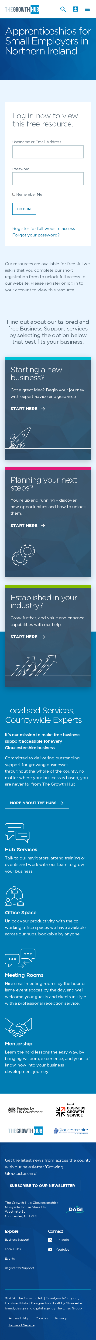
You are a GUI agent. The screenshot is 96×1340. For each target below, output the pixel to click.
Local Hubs (13, 1249)
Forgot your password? (36, 235)
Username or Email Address (36, 142)
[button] (87, 9)
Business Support (17, 1239)
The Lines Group (69, 1308)
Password (21, 169)
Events (10, 1258)
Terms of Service (21, 1325)
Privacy (61, 1318)
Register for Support (19, 1268)
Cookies (41, 1318)
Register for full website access (43, 229)
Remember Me (28, 194)
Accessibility (18, 1318)
